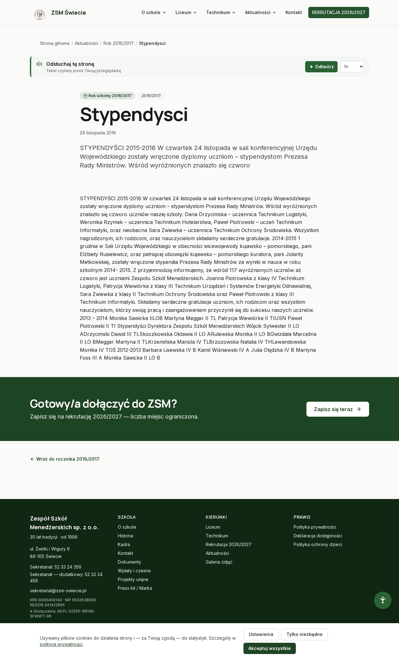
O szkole (151, 12)
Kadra (124, 544)
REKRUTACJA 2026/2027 (338, 12)
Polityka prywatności (315, 527)
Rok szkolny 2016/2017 (110, 95)
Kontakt (294, 12)
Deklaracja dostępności (318, 535)
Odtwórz (324, 66)
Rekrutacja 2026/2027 (229, 544)
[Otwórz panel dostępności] (383, 600)
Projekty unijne (133, 579)
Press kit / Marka (135, 588)
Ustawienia (261, 634)
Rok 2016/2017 (118, 43)
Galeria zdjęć (219, 562)
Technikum (218, 12)
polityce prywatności (61, 644)
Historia (125, 535)
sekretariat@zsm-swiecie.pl (58, 590)
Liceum (183, 12)
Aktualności (258, 12)
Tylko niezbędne (304, 634)
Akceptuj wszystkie (269, 648)
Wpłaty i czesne (134, 570)
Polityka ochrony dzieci (318, 544)
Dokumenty (129, 562)
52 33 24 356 (68, 566)
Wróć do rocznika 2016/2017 (67, 459)
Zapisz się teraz (333, 409)
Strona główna (55, 43)
